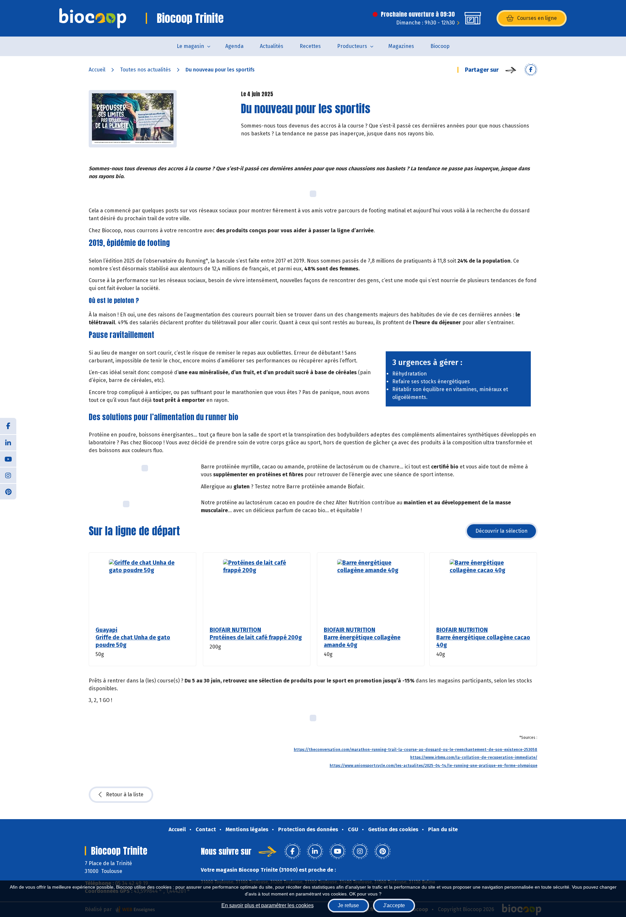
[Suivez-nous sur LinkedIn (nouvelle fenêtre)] (8, 442)
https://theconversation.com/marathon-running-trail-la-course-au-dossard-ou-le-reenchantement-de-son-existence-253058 (415, 749)
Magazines (401, 46)
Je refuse (348, 905)
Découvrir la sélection (501, 531)
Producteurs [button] (352, 46)
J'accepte (394, 905)
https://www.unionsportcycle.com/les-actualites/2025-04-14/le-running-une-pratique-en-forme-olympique (433, 765)
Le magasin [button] (190, 46)
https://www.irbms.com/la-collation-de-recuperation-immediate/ (473, 757)
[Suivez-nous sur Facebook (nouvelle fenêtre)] (8, 426)
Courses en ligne (537, 18)
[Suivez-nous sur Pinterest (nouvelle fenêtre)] (8, 491)
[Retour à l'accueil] (92, 18)
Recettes (310, 46)
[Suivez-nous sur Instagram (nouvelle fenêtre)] (8, 475)
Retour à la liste (124, 794)
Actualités (271, 46)
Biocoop (440, 46)
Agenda (234, 46)
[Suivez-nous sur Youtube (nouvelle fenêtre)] (8, 459)
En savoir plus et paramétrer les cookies (267, 905)
